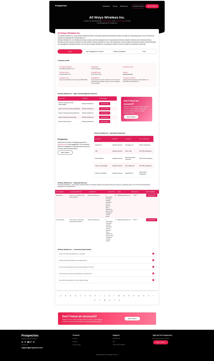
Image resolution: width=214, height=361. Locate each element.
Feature (75, 342)
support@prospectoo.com (32, 348)
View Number (105, 103)
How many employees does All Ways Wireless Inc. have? (76, 267)
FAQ (114, 341)
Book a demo (152, 6)
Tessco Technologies (101, 166)
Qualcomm (98, 145)
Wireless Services (128, 74)
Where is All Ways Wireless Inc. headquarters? (73, 260)
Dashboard (106, 6)
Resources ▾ (124, 6)
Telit (96, 151)
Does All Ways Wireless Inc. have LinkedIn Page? (73, 280)
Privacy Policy (77, 345)
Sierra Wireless (99, 158)
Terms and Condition (119, 344)
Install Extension (138, 6)
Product (75, 338)
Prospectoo (61, 5)
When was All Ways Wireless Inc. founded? (72, 254)
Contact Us (116, 338)
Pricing (115, 6)
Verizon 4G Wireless (100, 173)
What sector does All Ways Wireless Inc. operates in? (75, 273)
